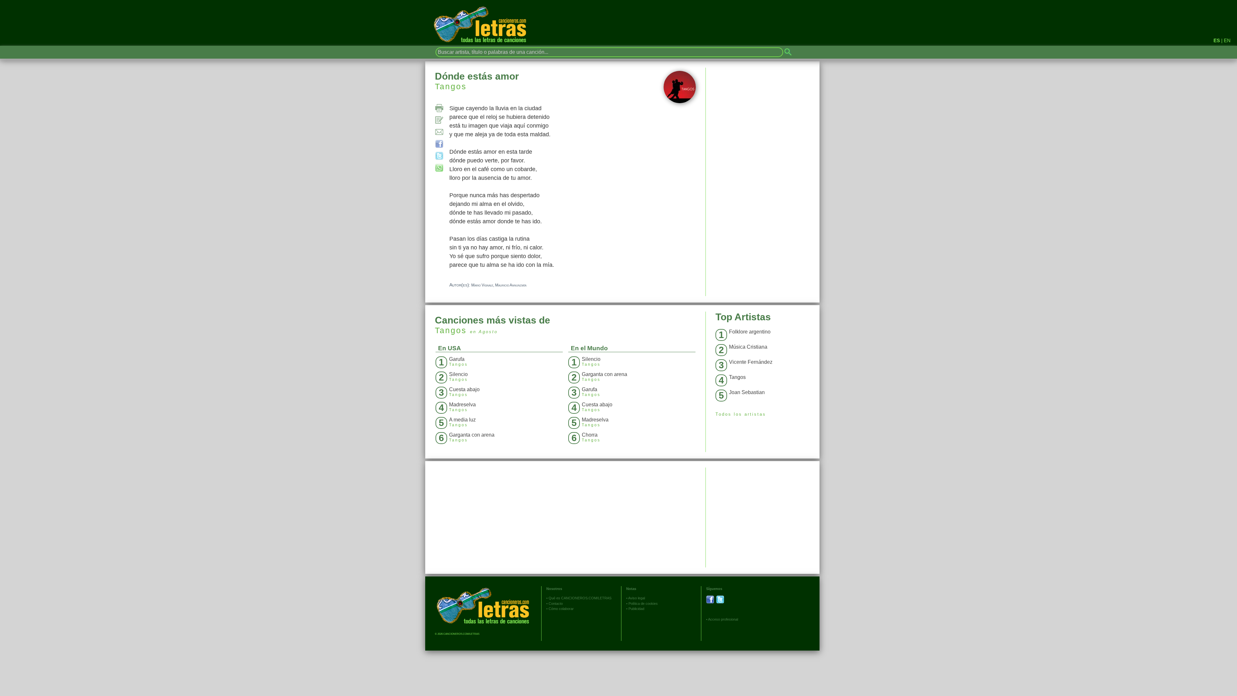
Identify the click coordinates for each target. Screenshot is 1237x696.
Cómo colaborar (561, 609)
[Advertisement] (763, 513)
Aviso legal (636, 598)
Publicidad (636, 609)
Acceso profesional (723, 619)
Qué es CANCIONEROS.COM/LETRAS (580, 598)
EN (1227, 40)
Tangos (451, 86)
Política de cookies (643, 603)
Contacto (556, 603)
